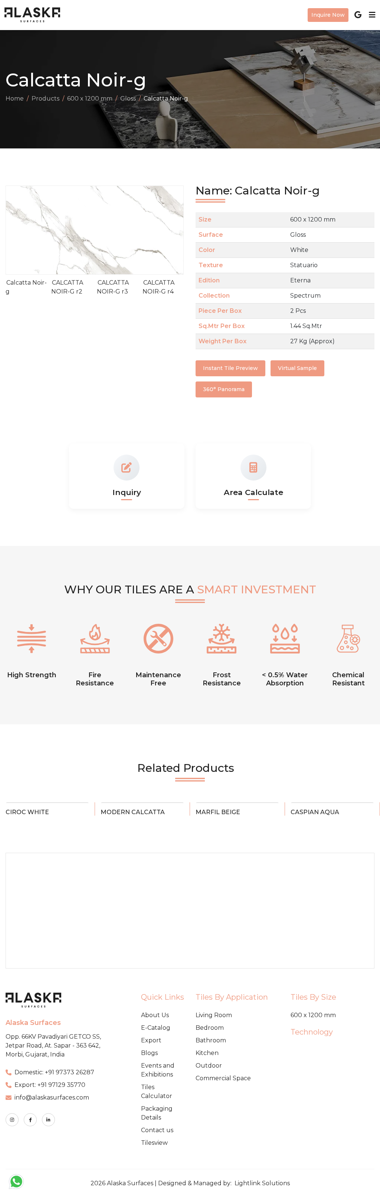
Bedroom (210, 1027)
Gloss (128, 98)
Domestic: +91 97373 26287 (54, 1072)
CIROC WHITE (27, 812)
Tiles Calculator (156, 1092)
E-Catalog (155, 1027)
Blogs (149, 1052)
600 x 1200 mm (89, 98)
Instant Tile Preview (230, 368)
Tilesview (154, 1142)
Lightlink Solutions (262, 1183)
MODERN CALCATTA (133, 812)
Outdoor (209, 1065)
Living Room (214, 1015)
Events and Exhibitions (157, 1070)
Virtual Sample (297, 368)
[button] (176, 230)
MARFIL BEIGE (218, 812)
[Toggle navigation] (370, 15)
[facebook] (30, 1119)
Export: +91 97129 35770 (49, 1084)
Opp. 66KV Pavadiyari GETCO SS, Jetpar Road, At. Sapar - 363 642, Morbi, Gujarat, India (53, 1045)
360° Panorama (224, 389)
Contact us (157, 1130)
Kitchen (207, 1052)
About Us (155, 1015)
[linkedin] (48, 1119)
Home (15, 98)
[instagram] (12, 1119)
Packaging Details (157, 1113)
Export (151, 1040)
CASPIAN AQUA (315, 812)
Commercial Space (223, 1078)
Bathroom (211, 1040)
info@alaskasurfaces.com (51, 1097)
